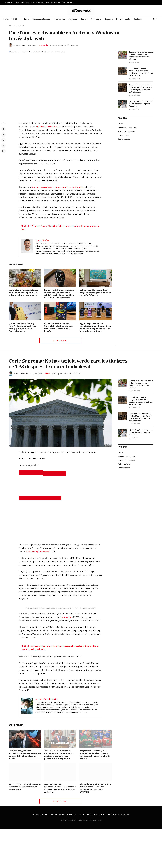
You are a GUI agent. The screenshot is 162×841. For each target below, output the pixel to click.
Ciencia (84, 19)
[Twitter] (3, 134)
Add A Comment (60, 340)
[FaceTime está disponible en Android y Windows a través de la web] (60, 84)
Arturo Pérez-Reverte (23, 374)
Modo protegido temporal (38, 551)
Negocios (73, 19)
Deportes (109, 19)
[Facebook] (3, 129)
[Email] (3, 151)
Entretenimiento (123, 19)
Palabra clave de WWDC (48, 126)
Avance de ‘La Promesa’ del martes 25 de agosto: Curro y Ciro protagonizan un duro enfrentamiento (45, 2)
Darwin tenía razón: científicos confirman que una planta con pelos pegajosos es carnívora (23, 292)
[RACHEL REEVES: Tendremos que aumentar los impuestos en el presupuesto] (25, 772)
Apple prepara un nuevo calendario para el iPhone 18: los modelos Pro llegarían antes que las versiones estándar (95, 327)
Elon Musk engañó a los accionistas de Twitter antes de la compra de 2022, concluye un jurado (25, 755)
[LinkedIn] (3, 140)
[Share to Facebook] (31, 472)
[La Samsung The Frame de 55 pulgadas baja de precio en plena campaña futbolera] (95, 278)
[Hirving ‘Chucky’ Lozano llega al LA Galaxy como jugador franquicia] (122, 104)
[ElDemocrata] (81, 10)
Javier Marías (20, 45)
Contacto (138, 19)
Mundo (47, 373)
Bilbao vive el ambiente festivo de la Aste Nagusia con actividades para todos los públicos (141, 55)
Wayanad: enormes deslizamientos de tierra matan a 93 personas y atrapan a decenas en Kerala (60, 788)
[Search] (154, 19)
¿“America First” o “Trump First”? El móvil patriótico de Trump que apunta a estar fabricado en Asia (22, 327)
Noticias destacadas (41, 19)
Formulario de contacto (127, 128)
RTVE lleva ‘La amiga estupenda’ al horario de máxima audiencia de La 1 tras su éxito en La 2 (141, 72)
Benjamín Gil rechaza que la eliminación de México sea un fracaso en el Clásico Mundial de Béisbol (94, 755)
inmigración (66, 617)
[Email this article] (40, 498)
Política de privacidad (126, 131)
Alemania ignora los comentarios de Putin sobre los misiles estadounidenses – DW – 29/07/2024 (95, 788)
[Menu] (157, 19)
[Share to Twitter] (54, 473)
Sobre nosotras (124, 139)
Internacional (59, 19)
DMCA (120, 124)
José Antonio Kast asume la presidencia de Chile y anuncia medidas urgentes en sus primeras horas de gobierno (58, 755)
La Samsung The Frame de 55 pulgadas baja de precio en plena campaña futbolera (95, 292)
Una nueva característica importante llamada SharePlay (58, 187)
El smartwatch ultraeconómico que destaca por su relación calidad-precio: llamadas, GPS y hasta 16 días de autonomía (59, 294)
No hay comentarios (59, 45)
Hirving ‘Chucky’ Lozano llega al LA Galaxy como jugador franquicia (141, 103)
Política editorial (124, 135)
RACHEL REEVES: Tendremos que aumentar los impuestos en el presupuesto (25, 787)
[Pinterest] (3, 145)
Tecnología (96, 19)
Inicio (26, 19)
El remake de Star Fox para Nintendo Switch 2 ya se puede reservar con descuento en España (58, 327)
